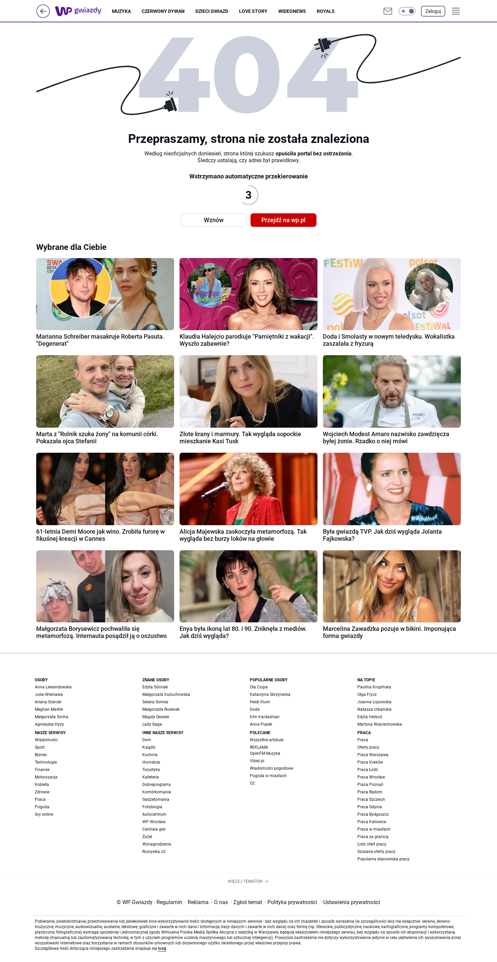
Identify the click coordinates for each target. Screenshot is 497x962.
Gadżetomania (155, 799)
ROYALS (326, 11)
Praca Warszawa (372, 754)
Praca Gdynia (369, 807)
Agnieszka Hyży (49, 724)
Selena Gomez (155, 702)
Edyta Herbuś (369, 716)
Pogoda (42, 807)
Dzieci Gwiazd (211, 11)
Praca (40, 799)
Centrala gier (154, 829)
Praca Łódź (367, 769)
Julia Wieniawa (49, 694)
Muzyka (121, 11)
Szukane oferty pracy (376, 851)
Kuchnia (150, 754)
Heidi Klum (260, 702)
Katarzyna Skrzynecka (270, 694)
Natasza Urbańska (374, 709)
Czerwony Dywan (163, 11)
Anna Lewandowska (53, 687)
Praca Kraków (370, 762)
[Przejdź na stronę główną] (43, 16)
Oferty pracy (368, 747)
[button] (407, 11)
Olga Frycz (367, 694)
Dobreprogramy (156, 784)
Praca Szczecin (371, 799)
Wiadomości (46, 739)
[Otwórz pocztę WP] (387, 11)
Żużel (147, 836)
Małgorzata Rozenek (161, 709)
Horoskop (151, 762)
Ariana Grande (48, 702)
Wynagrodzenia (156, 844)
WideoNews (292, 11)
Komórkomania (156, 792)
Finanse (42, 769)
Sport (40, 747)
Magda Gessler (155, 716)
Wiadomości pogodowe (271, 768)
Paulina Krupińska (374, 687)
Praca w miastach (373, 829)
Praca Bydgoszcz (373, 814)
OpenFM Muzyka (265, 753)
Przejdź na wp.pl (283, 219)
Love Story (253, 11)
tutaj (162, 948)
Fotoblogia (152, 807)
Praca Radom (369, 792)
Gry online (44, 814)
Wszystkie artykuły (267, 739)
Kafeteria (150, 777)
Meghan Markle (49, 709)
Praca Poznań (370, 784)
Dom (146, 739)
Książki (149, 747)
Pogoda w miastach (268, 775)
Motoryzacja (46, 777)
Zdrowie (42, 792)
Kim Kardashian (265, 716)
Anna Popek (261, 724)
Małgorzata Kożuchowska (166, 694)
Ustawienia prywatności (350, 902)
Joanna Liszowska (374, 702)
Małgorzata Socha (51, 716)
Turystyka (151, 769)
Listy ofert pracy (371, 844)
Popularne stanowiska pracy (383, 859)
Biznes (41, 754)
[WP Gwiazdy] (83, 11)
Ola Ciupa (259, 687)
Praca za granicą (372, 836)
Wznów (213, 219)
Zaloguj (433, 11)
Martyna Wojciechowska (379, 724)
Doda (255, 709)
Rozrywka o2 (154, 851)
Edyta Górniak (155, 687)
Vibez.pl (257, 760)
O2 (252, 783)
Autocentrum (154, 814)
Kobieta (42, 784)
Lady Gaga (152, 724)
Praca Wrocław (371, 777)
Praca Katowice (371, 821)
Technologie (46, 762)
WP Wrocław (154, 821)
